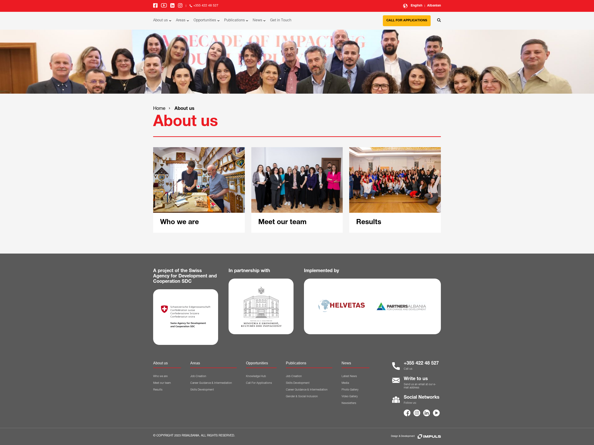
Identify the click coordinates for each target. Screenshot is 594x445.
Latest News (349, 376)
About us (184, 109)
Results (157, 389)
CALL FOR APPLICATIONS (406, 20)
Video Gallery (350, 396)
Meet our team (162, 383)
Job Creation (198, 376)
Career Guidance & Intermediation (211, 383)
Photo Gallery (350, 389)
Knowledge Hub (256, 376)
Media (345, 383)
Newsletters (349, 403)
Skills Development (202, 389)
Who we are (160, 376)
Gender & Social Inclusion (302, 396)
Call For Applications (259, 383)
